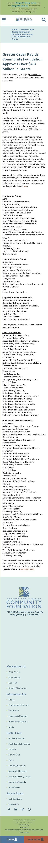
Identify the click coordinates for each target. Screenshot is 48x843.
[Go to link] (4, 20)
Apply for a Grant (16, 738)
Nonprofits (14, 710)
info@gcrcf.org (17, 614)
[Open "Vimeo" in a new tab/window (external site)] (23, 810)
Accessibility (24, 827)
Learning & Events (17, 765)
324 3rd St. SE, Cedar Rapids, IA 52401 (25, 611)
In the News (14, 787)
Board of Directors (17, 688)
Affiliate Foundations (18, 721)
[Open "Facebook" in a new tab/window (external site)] (9, 810)
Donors (12, 699)
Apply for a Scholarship (19, 743)
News (11, 80)
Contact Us (14, 804)
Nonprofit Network (17, 771)
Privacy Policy (24, 824)
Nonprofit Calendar (18, 781)
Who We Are (14, 671)
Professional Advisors (18, 705)
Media (11, 726)
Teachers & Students (18, 715)
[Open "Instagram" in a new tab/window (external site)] (30, 810)
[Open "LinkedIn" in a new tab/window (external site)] (16, 810)
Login (11, 760)
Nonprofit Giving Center (20, 776)
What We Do (14, 677)
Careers (12, 749)
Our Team (13, 682)
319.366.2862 (32, 614)
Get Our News (15, 798)
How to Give (14, 754)
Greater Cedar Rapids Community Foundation (21, 76)
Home (14, 29)
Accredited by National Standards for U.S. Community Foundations (24, 830)
